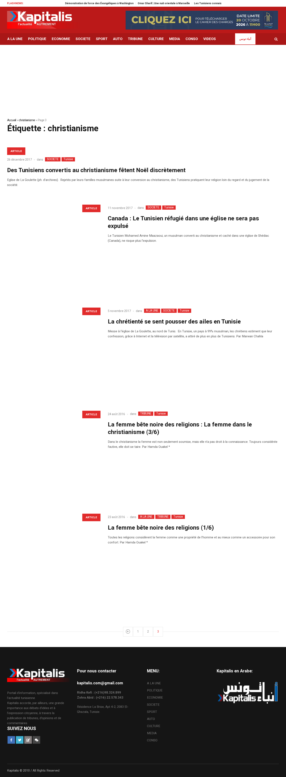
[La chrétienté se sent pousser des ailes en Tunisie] (53, 351)
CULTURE (153, 726)
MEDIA (152, 733)
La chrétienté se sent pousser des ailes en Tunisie (174, 321)
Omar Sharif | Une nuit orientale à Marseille (154, 3)
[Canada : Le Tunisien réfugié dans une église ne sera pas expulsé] (53, 248)
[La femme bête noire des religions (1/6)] (53, 557)
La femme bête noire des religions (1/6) (161, 528)
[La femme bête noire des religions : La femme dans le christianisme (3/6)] (53, 454)
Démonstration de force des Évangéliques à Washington (89, 3)
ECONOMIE (155, 697)
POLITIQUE (154, 690)
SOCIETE (53, 159)
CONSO (152, 740)
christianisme (27, 120)
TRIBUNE (145, 414)
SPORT (152, 711)
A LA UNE (152, 311)
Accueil (11, 120)
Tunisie (68, 159)
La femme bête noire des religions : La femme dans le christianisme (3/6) (180, 428)
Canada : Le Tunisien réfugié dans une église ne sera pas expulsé (183, 222)
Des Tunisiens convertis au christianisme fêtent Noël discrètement (96, 170)
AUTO (151, 719)
